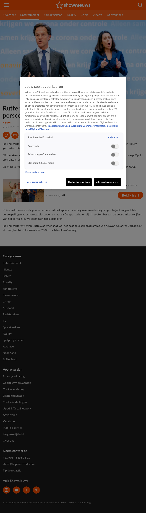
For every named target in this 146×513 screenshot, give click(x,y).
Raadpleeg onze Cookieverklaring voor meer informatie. (77, 126)
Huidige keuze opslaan (79, 182)
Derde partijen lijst (35, 172)
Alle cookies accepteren (107, 182)
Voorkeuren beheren (37, 182)
